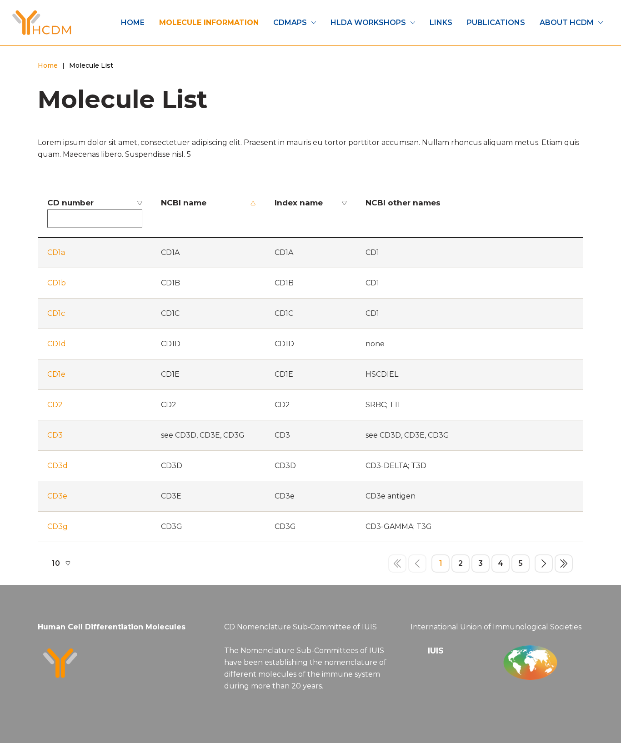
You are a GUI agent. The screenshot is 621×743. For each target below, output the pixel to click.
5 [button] (520, 563)
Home (48, 65)
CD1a (56, 252)
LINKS (441, 22)
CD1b (56, 283)
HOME (133, 22)
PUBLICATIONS (496, 22)
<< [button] (397, 563)
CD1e (56, 374)
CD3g (57, 526)
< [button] (417, 563)
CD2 (55, 404)
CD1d (56, 343)
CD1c (56, 313)
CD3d (57, 465)
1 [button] (440, 563)
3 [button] (480, 563)
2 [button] (460, 563)
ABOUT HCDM (567, 22)
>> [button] (564, 563)
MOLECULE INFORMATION (209, 22)
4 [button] (500, 563)
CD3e (57, 496)
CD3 (55, 435)
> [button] (544, 563)
